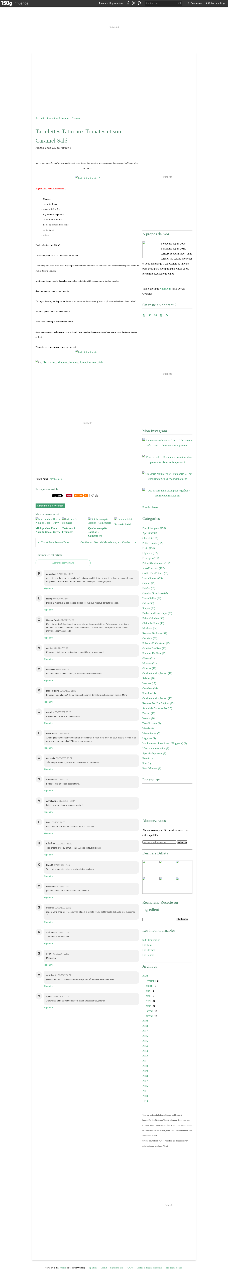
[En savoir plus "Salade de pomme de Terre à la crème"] (184, 868)
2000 (145, 1096)
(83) (152, 578)
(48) (153, 623)
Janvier (149, 1015)
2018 (145, 1025)
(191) (150, 538)
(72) (148, 583)
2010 (145, 1066)
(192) (149, 533)
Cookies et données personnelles (150, 1268)
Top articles (92, 1268)
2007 (145, 1081)
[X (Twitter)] (134, 3)
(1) (155, 748)
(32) (149, 638)
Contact (76, 118)
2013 (145, 1051)
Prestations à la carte (57, 118)
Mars (148, 1005)
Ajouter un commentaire (63, 563)
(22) (154, 648)
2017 (145, 1030)
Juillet (149, 985)
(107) (153, 568)
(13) (157, 698)
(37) (154, 633)
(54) (148, 608)
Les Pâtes (147, 945)
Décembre (151, 980)
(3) (164, 743)
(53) (157, 613)
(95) (155, 573)
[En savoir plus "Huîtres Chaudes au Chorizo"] (150, 868)
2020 (145, 975)
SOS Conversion (151, 940)
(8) (148, 728)
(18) (149, 668)
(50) (153, 618)
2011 (145, 1061)
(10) (157, 708)
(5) (151, 733)
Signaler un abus (117, 1268)
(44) (149, 628)
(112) (150, 558)
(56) (148, 603)
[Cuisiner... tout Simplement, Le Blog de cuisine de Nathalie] (150, 249)
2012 (145, 1056)
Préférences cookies (174, 1268)
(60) (155, 593)
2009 (145, 1071)
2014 (145, 1046)
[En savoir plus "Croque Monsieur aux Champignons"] (150, 885)
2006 (145, 1086)
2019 (145, 1020)
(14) (149, 693)
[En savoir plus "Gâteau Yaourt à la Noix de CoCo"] (184, 885)
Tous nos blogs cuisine (111, 3)
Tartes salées (55, 478)
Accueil (40, 118)
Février (149, 1010)
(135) (148, 548)
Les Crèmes (148, 950)
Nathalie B (165, 288)
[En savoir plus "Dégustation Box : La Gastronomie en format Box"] (167, 885)
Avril (148, 1000)
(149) (152, 543)
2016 (145, 1036)
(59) (151, 598)
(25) (156, 643)
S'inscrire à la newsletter (50, 505)
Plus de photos (150, 507)
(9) (151, 723)
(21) (148, 658)
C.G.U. (130, 1268)
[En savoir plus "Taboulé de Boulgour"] (167, 868)
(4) (149, 738)
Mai (148, 995)
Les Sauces (148, 955)
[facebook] (128, 3)
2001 (145, 1091)
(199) (154, 528)
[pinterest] (139, 3)
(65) (148, 588)
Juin (148, 990)
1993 (145, 1101)
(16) (150, 688)
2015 (145, 1041)
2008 (145, 1076)
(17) (149, 683)
